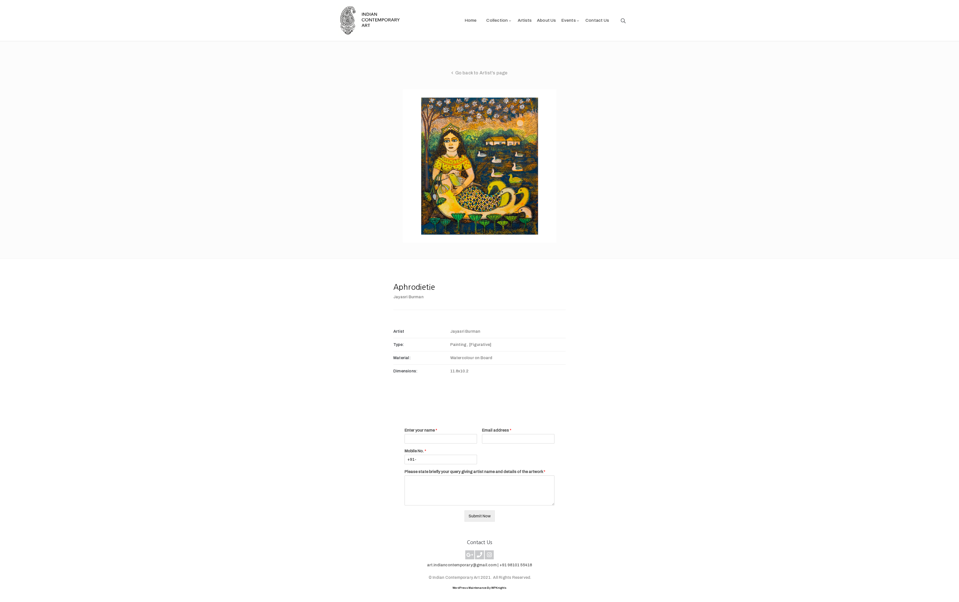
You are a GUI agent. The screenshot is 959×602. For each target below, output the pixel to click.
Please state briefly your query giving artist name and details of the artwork (475, 471)
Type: (398, 344)
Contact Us (597, 20)
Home (471, 20)
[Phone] (479, 554)
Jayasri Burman (408, 297)
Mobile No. (415, 451)
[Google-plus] (469, 554)
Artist (398, 331)
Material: (402, 358)
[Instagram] (489, 554)
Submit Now (480, 516)
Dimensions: (405, 371)
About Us (546, 20)
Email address (496, 430)
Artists (524, 20)
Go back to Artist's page (481, 72)
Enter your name (421, 430)
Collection (497, 20)
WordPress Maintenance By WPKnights (479, 587)
